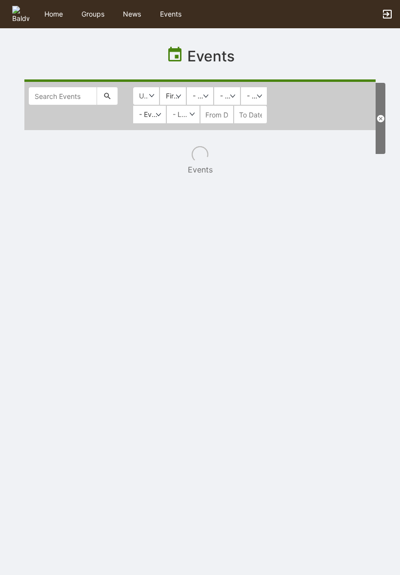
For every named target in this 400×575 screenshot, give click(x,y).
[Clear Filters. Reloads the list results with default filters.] (380, 118)
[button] (21, 13)
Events (170, 14)
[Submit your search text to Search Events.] (107, 96)
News (132, 14)
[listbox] (173, 96)
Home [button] (53, 14)
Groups (92, 14)
